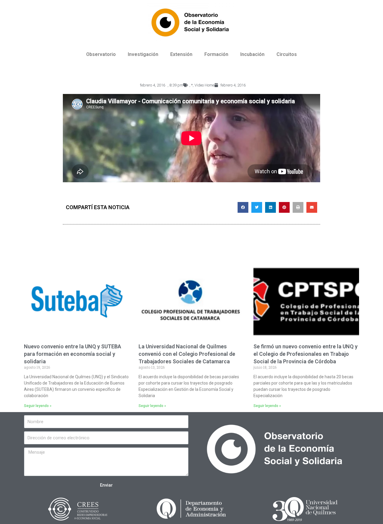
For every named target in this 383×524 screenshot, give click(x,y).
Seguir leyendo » (37, 406)
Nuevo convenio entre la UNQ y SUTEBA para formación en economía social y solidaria (72, 353)
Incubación (252, 54)
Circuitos (286, 54)
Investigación (143, 54)
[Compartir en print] (298, 207)
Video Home (204, 85)
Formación (216, 54)
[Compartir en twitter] (256, 207)
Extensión (181, 54)
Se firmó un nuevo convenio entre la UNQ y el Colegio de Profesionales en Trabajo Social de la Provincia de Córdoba (305, 353)
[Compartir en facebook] (243, 207)
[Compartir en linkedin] (270, 207)
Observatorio (101, 54)
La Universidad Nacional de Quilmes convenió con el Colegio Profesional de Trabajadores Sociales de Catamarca (187, 353)
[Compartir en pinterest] (284, 207)
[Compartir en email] (311, 207)
